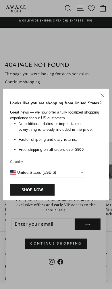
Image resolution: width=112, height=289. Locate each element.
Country (16, 162)
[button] (102, 96)
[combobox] (33, 172)
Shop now (32, 190)
